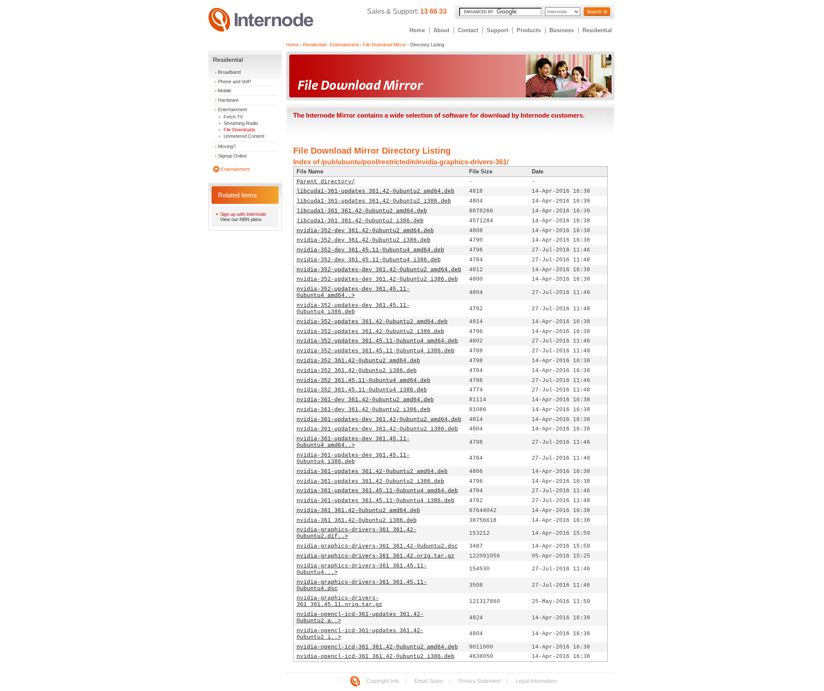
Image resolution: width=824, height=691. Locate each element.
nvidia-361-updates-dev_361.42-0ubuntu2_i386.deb (377, 429)
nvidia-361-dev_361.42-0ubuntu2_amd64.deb (365, 400)
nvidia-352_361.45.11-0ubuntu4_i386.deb (362, 390)
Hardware (228, 100)
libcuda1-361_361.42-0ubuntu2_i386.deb (360, 221)
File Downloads (239, 129)
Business (561, 30)
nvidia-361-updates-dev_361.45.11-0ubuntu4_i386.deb (353, 458)
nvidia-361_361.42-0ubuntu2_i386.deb (357, 520)
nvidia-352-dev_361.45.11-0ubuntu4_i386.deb (369, 260)
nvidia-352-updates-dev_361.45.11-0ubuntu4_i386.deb (353, 308)
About (441, 30)
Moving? (227, 146)
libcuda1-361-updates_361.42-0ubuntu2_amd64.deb (375, 191)
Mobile (224, 90)
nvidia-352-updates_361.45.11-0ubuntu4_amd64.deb (377, 341)
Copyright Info (383, 681)
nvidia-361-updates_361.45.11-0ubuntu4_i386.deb (375, 500)
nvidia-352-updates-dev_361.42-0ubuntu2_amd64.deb (379, 270)
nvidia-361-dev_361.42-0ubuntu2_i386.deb (363, 409)
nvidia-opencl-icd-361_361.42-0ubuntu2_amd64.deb (377, 647)
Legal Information (536, 681)
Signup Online (232, 155)
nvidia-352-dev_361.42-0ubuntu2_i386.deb (363, 240)
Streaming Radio (241, 123)
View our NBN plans (241, 219)
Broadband (229, 72)
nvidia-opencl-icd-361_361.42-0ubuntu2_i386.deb (375, 656)
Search (594, 11)
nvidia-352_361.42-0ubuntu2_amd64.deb (358, 361)
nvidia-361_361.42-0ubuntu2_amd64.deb (358, 510)
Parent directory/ (326, 182)
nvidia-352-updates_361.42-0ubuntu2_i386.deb (370, 331)
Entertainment (232, 109)
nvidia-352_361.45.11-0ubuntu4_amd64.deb (363, 380)
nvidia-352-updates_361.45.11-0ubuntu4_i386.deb (375, 351)
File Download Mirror (384, 44)
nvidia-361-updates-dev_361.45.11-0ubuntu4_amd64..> (353, 442)
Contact (468, 30)
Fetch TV (233, 116)
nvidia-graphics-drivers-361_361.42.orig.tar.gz (375, 556)
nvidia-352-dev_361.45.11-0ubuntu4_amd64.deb (370, 250)
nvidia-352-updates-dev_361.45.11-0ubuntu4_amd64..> (353, 292)
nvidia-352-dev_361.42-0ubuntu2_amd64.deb (365, 230)
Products (529, 30)
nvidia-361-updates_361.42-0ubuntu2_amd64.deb (372, 471)
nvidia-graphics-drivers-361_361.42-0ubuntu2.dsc (377, 546)
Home (417, 30)
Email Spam (429, 681)
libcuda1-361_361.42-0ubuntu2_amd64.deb (362, 211)
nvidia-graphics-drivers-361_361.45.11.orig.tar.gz (339, 601)
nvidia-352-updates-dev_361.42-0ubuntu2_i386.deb (377, 279)
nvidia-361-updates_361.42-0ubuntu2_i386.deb (370, 481)
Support (497, 30)
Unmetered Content (244, 136)
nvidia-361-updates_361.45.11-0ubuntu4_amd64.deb (377, 491)
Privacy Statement (479, 681)
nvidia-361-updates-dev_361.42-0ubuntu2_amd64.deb (379, 419)
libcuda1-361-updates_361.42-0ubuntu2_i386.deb (374, 201)
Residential (597, 30)
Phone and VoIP (234, 81)
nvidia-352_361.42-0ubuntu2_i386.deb (357, 370)
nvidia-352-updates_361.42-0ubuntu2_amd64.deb (372, 321)
